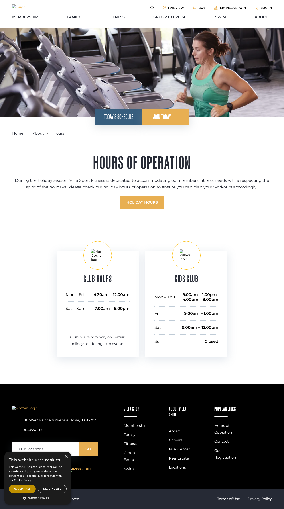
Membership (25, 17)
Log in (266, 8)
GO (88, 449)
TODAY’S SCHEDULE (118, 116)
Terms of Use (228, 499)
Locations (177, 467)
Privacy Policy (260, 499)
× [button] (66, 456)
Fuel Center (179, 449)
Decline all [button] (52, 489)
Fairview (176, 8)
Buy (201, 8)
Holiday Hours (142, 202)
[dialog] (37, 478)
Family (74, 17)
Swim (220, 17)
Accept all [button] (22, 489)
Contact (221, 441)
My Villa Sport (233, 8)
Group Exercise (169, 17)
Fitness (117, 17)
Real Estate (179, 458)
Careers (175, 440)
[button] (38, 498)
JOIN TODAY (162, 116)
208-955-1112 (31, 430)
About (261, 17)
